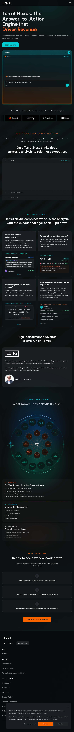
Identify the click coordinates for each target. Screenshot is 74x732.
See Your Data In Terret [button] (37, 619)
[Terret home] (7, 3)
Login (11, 643)
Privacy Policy (7, 697)
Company (5, 688)
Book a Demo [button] (10, 45)
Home (4, 654)
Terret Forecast (8, 668)
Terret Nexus (7, 664)
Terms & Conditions (9, 702)
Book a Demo (22, 643)
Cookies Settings (30, 724)
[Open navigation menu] (70, 3)
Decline (60, 724)
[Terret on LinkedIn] (3, 643)
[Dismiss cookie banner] (67, 707)
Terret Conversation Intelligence (14, 673)
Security (5, 692)
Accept (45, 724)
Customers (6, 683)
